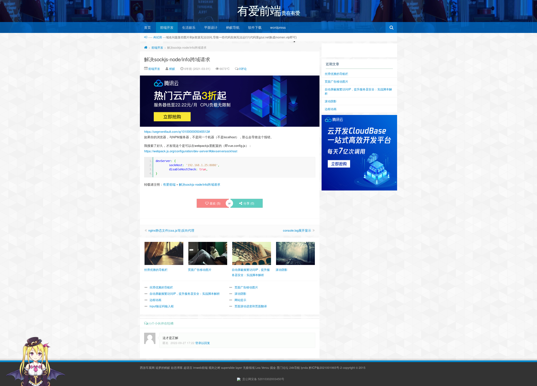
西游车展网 (147, 367)
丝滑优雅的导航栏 (161, 287)
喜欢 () (215, 203)
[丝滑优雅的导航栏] (164, 253)
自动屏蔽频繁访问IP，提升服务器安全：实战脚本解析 (185, 293)
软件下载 (255, 27)
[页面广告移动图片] (207, 253)
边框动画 (155, 300)
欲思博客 (177, 367)
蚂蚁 (172, 69)
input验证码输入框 (162, 306)
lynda (304, 367)
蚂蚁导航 (233, 27)
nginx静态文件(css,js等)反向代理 (171, 230)
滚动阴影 (240, 293)
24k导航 (294, 367)
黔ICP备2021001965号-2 (325, 367)
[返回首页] (145, 47)
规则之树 (214, 367)
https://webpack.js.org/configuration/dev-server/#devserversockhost (190, 151)
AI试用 (158, 37)
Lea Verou (262, 367)
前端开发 (166, 27)
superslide (228, 367)
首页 (147, 27)
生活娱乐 (189, 27)
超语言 (188, 367)
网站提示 (240, 300)
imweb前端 (200, 367)
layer (239, 367)
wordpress (278, 27)
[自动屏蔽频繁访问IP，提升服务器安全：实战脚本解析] (251, 253)
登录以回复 (202, 343)
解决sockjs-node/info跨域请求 (177, 59)
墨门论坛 (282, 367)
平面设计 (211, 27)
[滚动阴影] (295, 253)
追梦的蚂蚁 (162, 367)
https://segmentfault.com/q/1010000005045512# (177, 131)
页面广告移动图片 (246, 287)
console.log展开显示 (297, 230)
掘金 (273, 367)
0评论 (243, 69)
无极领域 (249, 367)
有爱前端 (169, 184)
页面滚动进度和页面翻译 (251, 306)
